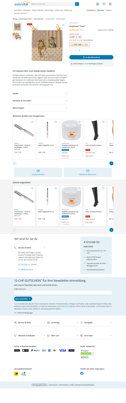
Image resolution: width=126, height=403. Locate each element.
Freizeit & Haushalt (20, 13)
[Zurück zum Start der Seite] (123, 388)
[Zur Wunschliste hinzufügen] (63, 25)
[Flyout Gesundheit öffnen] (22, 10)
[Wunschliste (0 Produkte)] (104, 4)
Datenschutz (65, 306)
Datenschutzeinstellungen (85, 385)
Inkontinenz (27, 10)
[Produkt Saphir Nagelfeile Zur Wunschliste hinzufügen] (56, 122)
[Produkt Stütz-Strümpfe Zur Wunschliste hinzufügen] (103, 122)
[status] (52, 4)
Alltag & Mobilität (37, 10)
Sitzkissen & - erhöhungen (55, 19)
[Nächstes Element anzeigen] (111, 163)
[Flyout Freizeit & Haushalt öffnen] (27, 13)
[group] (46, 42)
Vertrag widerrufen (39, 385)
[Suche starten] (77, 4)
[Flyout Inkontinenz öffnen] (31, 10)
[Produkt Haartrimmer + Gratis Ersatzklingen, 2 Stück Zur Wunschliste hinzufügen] (32, 122)
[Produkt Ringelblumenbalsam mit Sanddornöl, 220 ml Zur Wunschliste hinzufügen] (80, 122)
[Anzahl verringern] (71, 50)
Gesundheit (18, 10)
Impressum (53, 385)
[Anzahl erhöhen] (79, 50)
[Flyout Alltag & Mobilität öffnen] (44, 10)
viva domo (73, 23)
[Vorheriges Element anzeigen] (15, 163)
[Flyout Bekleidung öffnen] (72, 10)
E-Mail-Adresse (19, 289)
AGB (71, 385)
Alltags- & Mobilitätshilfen (22, 19)
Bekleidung (68, 10)
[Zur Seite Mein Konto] (97, 4)
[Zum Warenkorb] (110, 4)
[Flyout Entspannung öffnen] (63, 10)
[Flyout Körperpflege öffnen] (53, 10)
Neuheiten (100, 10)
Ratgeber (109, 10)
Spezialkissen (39, 19)
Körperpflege (49, 10)
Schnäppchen (91, 10)
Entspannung (58, 10)
